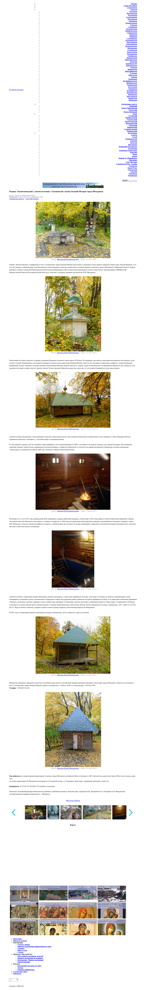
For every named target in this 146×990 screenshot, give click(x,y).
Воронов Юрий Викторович (68, 259)
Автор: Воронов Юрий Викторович (22, 195)
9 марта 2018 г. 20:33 (25, 197)
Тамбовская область (16, 199)
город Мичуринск (32, 199)
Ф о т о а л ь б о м (73, 801)
